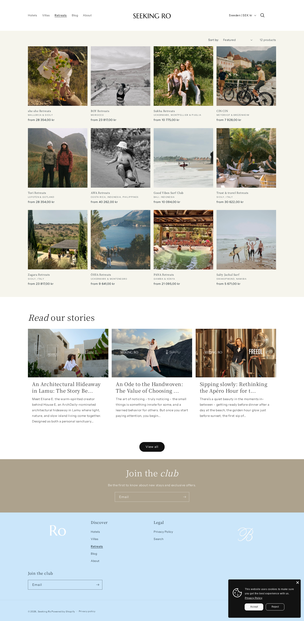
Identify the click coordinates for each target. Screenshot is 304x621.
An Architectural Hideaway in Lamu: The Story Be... (66, 387)
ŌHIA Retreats (101, 275)
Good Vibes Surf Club (168, 193)
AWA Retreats (100, 193)
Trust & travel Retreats (232, 193)
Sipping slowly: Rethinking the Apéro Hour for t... (233, 387)
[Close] (298, 582)
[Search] (262, 15)
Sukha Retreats (164, 111)
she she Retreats (39, 111)
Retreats (97, 546)
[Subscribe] (184, 497)
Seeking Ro (44, 611)
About (95, 561)
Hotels (95, 532)
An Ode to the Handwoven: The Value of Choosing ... (149, 387)
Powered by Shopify (63, 611)
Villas (94, 539)
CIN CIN (222, 111)
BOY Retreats (100, 111)
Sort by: (213, 40)
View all (152, 447)
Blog (94, 553)
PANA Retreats (164, 275)
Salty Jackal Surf (228, 275)
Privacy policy (87, 611)
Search (159, 539)
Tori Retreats (37, 193)
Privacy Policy (163, 532)
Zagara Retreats (39, 275)
